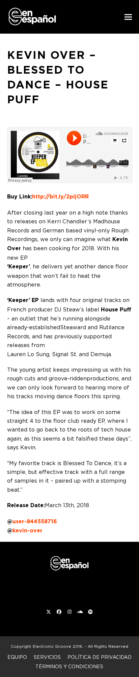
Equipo (17, 657)
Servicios (47, 657)
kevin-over (27, 530)
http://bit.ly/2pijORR (60, 196)
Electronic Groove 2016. (58, 646)
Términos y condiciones (69, 666)
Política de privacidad (99, 657)
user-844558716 (34, 521)
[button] (128, 17)
